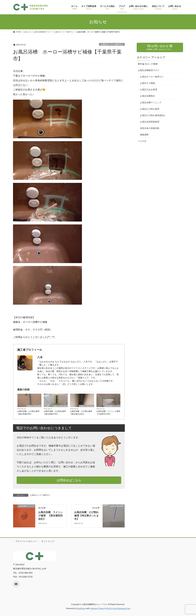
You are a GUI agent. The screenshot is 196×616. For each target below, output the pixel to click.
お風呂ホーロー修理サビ (112, 44)
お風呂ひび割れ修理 (34, 406)
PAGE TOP (188, 595)
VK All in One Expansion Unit (118, 608)
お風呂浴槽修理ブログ (148, 70)
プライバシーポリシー (26, 541)
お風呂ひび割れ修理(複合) (152, 115)
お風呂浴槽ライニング (112, 406)
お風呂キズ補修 (147, 83)
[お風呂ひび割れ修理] (114, 515)
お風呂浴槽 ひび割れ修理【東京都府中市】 (55, 412)
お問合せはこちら (69, 480)
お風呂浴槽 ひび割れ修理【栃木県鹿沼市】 (28, 412)
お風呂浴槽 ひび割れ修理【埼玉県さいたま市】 (86, 515)
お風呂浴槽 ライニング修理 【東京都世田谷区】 (50, 515)
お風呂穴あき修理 (148, 89)
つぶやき (142, 141)
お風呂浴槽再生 (147, 96)
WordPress (81, 608)
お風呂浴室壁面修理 (149, 122)
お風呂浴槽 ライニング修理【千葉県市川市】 (108, 412)
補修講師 (144, 134)
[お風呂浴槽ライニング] (24, 515)
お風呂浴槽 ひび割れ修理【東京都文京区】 (81, 412)
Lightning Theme (97, 608)
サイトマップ (47, 541)
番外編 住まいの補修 (148, 64)
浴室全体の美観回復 (149, 128)
